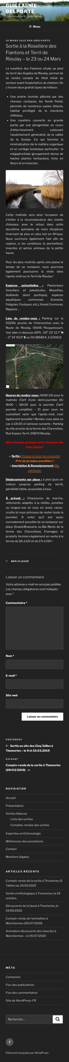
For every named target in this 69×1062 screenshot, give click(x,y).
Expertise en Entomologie (23, 833)
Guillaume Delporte (21, 8)
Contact (11, 849)
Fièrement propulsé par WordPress (27, 1052)
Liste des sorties (21, 819)
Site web (12, 695)
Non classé (20, 561)
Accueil (11, 798)
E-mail (11, 675)
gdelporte (42, 40)
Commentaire (16, 603)
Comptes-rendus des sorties (29, 825)
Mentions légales (17, 857)
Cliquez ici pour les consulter (40, 456)
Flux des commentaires (22, 992)
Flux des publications (20, 985)
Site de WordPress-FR (21, 1000)
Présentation (15, 806)
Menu (36, 26)
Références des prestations (24, 841)
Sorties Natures (16, 813)
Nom (10, 656)
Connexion (13, 977)
